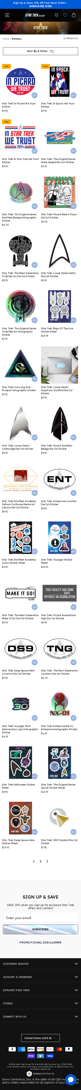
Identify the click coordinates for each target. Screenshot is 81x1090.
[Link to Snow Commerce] (40, 1076)
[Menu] (7, 15)
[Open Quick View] (35, 95)
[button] (56, 15)
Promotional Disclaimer (40, 942)
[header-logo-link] (35, 15)
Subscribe (40, 929)
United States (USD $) (38, 1038)
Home (6, 38)
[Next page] (47, 861)
